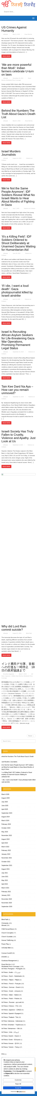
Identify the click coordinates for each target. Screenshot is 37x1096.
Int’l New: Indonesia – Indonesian (12, 1021)
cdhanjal (5, 34)
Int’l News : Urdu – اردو (10, 1032)
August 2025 (5, 798)
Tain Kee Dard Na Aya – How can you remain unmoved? (17, 390)
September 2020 (6, 906)
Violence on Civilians (29, 208)
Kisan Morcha (28, 34)
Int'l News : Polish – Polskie (10, 998)
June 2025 (4, 805)
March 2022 (5, 846)
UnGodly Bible (6, 948)
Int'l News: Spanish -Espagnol (11, 1013)
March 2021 (5, 888)
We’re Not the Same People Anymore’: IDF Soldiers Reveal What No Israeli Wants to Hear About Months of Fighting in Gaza (18, 196)
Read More (6, 56)
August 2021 (5, 869)
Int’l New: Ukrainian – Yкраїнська (12, 1025)
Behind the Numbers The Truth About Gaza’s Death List (18, 114)
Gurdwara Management (9, 960)
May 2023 (4, 832)
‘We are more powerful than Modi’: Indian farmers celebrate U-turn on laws (17, 69)
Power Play (5, 944)
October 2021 (5, 861)
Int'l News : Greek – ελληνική (10, 991)
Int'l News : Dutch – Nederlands (11, 976)
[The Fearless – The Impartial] (18, 4)
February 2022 (6, 850)
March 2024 (5, 820)
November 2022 (6, 835)
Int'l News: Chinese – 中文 (9, 1006)
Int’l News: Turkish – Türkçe (10, 1047)
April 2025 (4, 809)
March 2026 (5, 794)
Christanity (4, 923)
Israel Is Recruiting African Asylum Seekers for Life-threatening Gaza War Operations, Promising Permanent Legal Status (17, 340)
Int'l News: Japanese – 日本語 (11, 1010)
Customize (18, 1080)
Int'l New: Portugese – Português (12, 968)
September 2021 (6, 865)
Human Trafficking (7, 940)
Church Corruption (7, 933)
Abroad (3, 925)
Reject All (18, 1084)
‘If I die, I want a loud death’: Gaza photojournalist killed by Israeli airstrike (17, 290)
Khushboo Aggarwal (8, 674)
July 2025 (4, 802)
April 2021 (4, 884)
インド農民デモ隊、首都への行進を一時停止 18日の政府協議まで (18, 667)
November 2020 (6, 903)
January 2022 (5, 854)
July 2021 (4, 873)
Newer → (31, 736)
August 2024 (5, 817)
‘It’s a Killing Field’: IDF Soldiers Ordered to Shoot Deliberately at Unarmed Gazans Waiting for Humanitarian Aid (18, 243)
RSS (3, 1054)
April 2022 (4, 843)
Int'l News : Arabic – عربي (11, 972)
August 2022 (5, 839)
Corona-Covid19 (6, 953)
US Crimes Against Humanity (13, 29)
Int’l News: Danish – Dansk (10, 1036)
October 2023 (5, 828)
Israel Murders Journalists (11, 153)
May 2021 (4, 880)
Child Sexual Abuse (7, 929)
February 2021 (6, 891)
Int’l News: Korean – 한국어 (10, 1043)
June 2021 (4, 876)
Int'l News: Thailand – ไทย (9, 1017)
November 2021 (6, 858)
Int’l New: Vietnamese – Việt (10, 1028)
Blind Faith (29, 633)
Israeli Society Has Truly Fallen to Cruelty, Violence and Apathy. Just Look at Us (18, 436)
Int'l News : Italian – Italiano (10, 995)
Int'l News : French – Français (11, 983)
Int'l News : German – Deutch (11, 987)
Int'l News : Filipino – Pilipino (10, 980)
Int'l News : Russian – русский (11, 1002)
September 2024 (6, 813)
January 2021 (5, 895)
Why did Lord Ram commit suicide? (13, 628)
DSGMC (4, 957)
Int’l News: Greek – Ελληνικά (10, 1039)
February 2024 (6, 824)
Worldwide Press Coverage (13, 80)
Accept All (18, 1088)
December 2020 (6, 899)
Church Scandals (7, 936)
